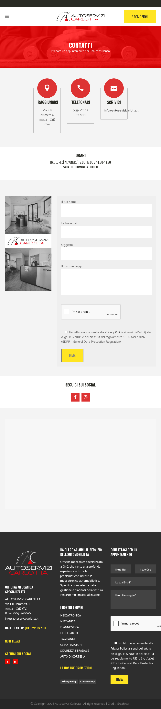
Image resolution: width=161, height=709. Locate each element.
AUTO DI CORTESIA (72, 656)
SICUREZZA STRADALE (74, 650)
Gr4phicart (124, 703)
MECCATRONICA (70, 615)
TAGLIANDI (67, 639)
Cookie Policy (87, 681)
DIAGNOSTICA (69, 627)
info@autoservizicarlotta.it (121, 110)
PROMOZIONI (140, 16)
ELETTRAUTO (69, 633)
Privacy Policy (114, 332)
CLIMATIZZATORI (71, 645)
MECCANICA (67, 621)
